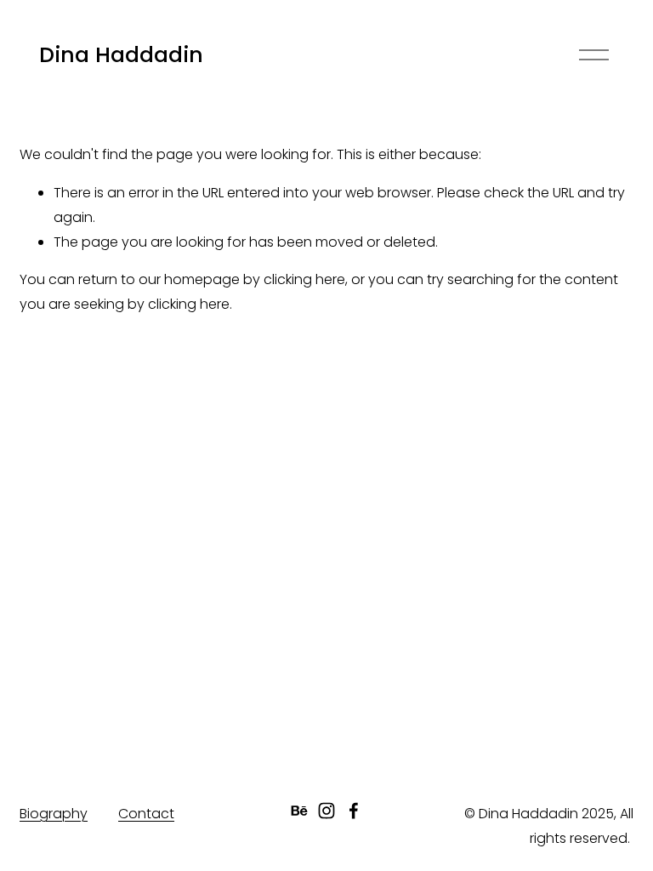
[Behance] (299, 810)
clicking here (304, 279)
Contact (146, 813)
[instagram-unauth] (326, 810)
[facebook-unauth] (353, 810)
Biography (54, 813)
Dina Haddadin (121, 55)
